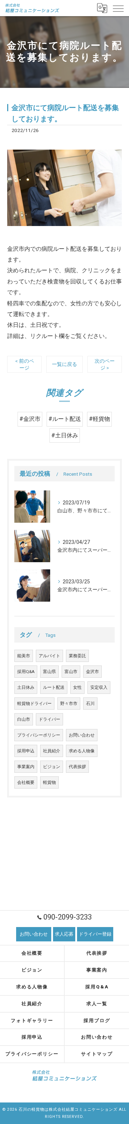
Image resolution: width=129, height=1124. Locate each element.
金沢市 (92, 671)
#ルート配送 (64, 418)
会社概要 (25, 782)
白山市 (23, 719)
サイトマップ (97, 1054)
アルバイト (49, 655)
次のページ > (105, 364)
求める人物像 (82, 750)
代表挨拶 (77, 766)
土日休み (25, 687)
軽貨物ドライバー (34, 703)
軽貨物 (49, 782)
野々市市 (68, 703)
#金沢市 (29, 418)
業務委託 (77, 655)
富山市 (70, 671)
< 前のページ (24, 364)
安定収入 (99, 687)
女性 (77, 687)
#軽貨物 (99, 418)
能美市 (23, 655)
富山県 (49, 671)
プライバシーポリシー (38, 735)
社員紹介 (51, 750)
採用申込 (25, 750)
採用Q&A (25, 671)
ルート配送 (53, 687)
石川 (90, 703)
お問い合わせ (82, 735)
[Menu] (118, 8)
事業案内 (25, 766)
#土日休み (64, 435)
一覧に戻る (64, 364)
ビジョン (51, 766)
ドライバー (49, 719)
